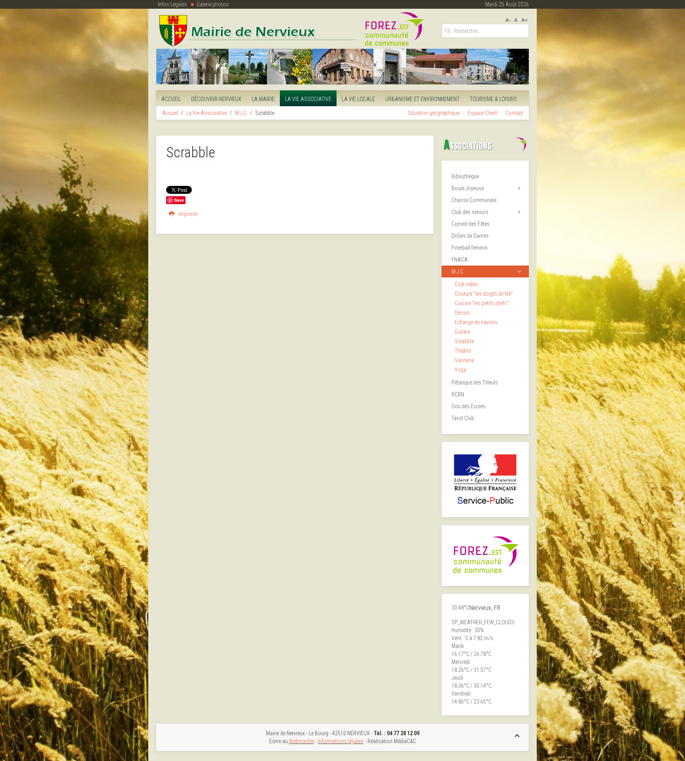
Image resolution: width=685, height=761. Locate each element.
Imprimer (187, 214)
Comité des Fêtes (471, 224)
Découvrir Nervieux (216, 99)
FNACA (460, 259)
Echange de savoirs (476, 322)
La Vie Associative (308, 99)
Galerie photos (213, 4)
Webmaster (301, 741)
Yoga (460, 370)
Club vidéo (466, 284)
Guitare (462, 332)
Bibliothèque (465, 176)
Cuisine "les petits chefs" (482, 303)
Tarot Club (463, 418)
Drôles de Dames (470, 236)
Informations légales (341, 741)
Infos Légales (172, 4)
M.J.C (241, 113)
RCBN (458, 394)
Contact (514, 113)
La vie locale (358, 99)
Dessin (462, 313)
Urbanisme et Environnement (422, 99)
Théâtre (463, 351)
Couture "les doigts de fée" (484, 294)
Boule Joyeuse (468, 188)
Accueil (171, 99)
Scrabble (464, 341)
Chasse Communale (474, 200)
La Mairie (263, 99)
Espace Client (482, 113)
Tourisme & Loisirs (493, 99)
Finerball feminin (470, 248)
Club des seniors (470, 212)
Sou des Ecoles (469, 406)
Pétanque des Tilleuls (475, 382)
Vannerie (464, 360)
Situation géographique (433, 113)
